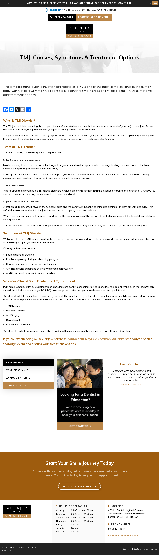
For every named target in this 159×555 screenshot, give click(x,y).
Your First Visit (17, 370)
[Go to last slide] (9, 3)
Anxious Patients (18, 378)
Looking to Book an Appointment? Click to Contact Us (79, 3)
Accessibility (23, 547)
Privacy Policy (8, 547)
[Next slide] (150, 3)
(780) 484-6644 (116, 528)
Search (35, 547)
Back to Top (7, 550)
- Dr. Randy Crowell (131, 384)
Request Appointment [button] (93, 17)
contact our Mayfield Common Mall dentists (98, 339)
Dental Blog (17, 385)
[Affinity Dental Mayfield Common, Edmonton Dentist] (17, 519)
